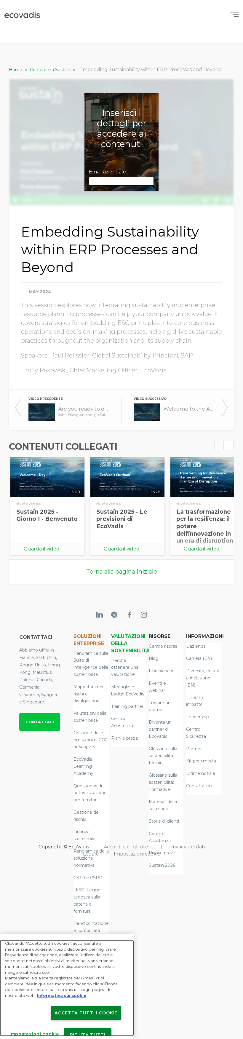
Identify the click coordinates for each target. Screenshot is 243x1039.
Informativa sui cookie (61, 995)
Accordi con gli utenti (129, 847)
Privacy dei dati (187, 847)
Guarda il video (41, 549)
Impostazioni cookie (137, 854)
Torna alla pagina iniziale (121, 571)
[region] (67, 986)
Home (16, 69)
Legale (91, 854)
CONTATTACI (39, 721)
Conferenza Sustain (50, 69)
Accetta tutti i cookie (86, 1013)
